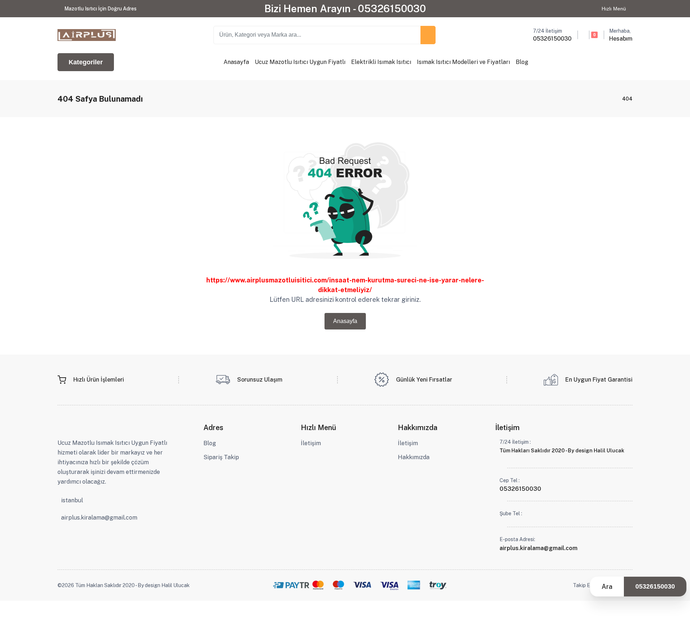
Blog (522, 62)
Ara (607, 586)
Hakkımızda (413, 457)
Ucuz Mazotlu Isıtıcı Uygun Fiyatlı (300, 62)
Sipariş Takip (221, 457)
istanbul (72, 500)
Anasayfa (236, 62)
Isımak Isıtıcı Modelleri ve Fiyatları (463, 62)
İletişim (311, 443)
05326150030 (655, 586)
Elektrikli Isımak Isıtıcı (381, 62)
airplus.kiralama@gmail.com (99, 518)
